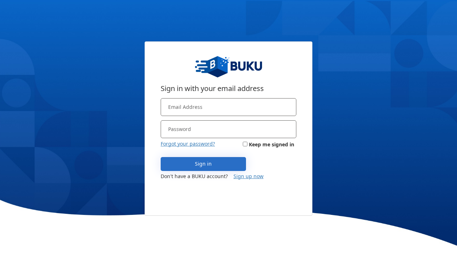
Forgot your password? (188, 143)
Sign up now (248, 176)
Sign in (203, 163)
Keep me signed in (271, 144)
